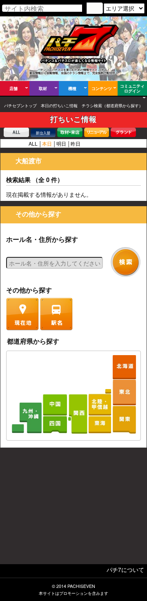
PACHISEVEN (81, 586)
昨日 (75, 143)
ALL (33, 143)
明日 (61, 143)
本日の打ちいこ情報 (59, 105)
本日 (47, 143)
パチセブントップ (20, 105)
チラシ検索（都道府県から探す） (112, 105)
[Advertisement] (73, 508)
